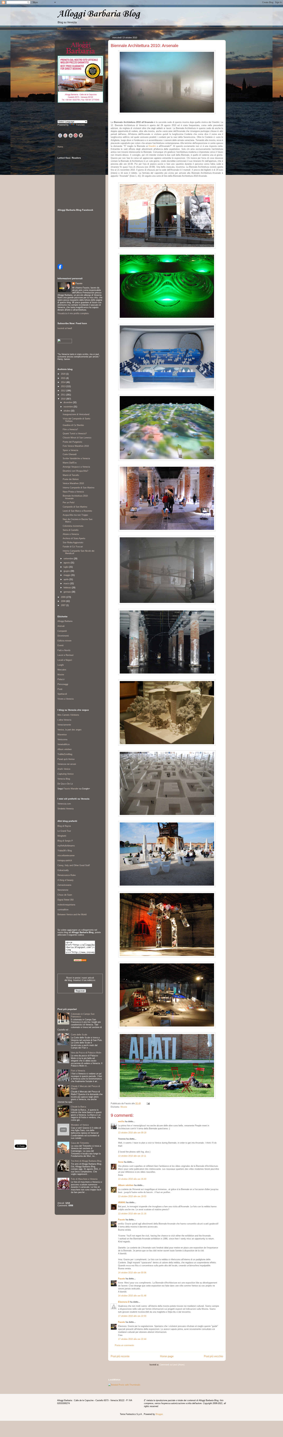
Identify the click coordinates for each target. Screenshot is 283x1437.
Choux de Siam (64, 895)
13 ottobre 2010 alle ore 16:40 (132, 1179)
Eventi (60, 645)
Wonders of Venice (80, 1125)
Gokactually (63, 870)
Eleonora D (123, 1302)
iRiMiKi (121, 1202)
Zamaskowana (64, 885)
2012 (63, 390)
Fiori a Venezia (78, 1070)
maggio (67, 575)
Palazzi (61, 679)
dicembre (68, 402)
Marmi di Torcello (71, 475)
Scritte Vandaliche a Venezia (76, 458)
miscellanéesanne (66, 855)
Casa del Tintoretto (80, 1143)
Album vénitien (125, 1185)
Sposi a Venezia (70, 450)
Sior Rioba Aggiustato (73, 542)
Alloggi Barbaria (64, 621)
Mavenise (62, 734)
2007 (63, 605)
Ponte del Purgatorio (72, 442)
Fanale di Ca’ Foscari (73, 546)
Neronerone (62, 890)
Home (60, 28)
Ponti (59, 689)
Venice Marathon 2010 (73, 483)
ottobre (67, 411)
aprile (66, 579)
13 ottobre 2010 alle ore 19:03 (132, 1196)
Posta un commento (124, 1345)
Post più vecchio (213, 1356)
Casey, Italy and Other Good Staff (73, 865)
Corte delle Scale (79, 1034)
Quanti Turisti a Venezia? (75, 433)
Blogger (159, 1414)
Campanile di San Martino (75, 507)
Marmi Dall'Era (69, 462)
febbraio (68, 587)
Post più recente (120, 1356)
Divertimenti (63, 636)
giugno (67, 571)
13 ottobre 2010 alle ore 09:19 (132, 1132)
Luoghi (60, 665)
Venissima (62, 739)
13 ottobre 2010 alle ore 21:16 (132, 1213)
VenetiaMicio (63, 744)
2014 (63, 382)
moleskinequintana (66, 904)
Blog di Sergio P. (65, 841)
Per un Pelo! (69, 502)
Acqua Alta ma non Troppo (75, 515)
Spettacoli (62, 694)
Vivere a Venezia (65, 699)
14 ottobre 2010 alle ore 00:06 (132, 1272)
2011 (63, 394)
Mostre (124, 1107)
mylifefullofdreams (66, 845)
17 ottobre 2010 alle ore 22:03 (132, 1316)
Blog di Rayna (64, 826)
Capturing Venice (65, 774)
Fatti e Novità (63, 650)
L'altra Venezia (64, 720)
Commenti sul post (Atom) (172, 1364)
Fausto (121, 1219)
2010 (63, 399)
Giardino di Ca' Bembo (73, 425)
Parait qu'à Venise (66, 759)
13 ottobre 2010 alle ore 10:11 (132, 1156)
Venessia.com (64, 803)
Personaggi (62, 684)
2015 (63, 378)
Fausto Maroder (71, 788)
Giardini (152, 146)
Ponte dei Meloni (71, 479)
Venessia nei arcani (66, 764)
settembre (69, 558)
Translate (80, 125)
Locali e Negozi (64, 660)
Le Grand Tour (64, 831)
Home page (167, 1356)
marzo (67, 583)
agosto (67, 562)
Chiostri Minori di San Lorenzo (77, 437)
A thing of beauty (65, 880)
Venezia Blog (63, 779)
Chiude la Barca (78, 1106)
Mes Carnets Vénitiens (68, 715)
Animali (61, 626)
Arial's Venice (63, 769)
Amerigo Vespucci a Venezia (76, 467)
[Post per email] (148, 1103)
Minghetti (61, 836)
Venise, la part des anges (69, 729)
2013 (63, 386)
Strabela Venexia (65, 808)
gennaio (68, 592)
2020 (63, 374)
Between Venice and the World (71, 914)
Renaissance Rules (66, 875)
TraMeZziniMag (64, 754)
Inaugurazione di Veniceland (76, 414)
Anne (120, 1162)
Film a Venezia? (70, 429)
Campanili (62, 631)
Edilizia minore (64, 640)
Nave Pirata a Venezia (73, 491)
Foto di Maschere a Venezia (84, 1179)
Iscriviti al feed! (64, 328)
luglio (66, 567)
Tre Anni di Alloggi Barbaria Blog (86, 1161)
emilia (121, 1121)
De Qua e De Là (65, 783)
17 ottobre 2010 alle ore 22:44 (132, 1339)
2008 (63, 601)
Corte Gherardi (69, 454)
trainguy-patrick (64, 860)
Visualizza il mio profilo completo (73, 313)
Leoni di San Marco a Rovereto (77, 511)
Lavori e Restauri (65, 655)
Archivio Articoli (73, 28)
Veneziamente (64, 724)
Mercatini (61, 669)
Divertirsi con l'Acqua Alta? (75, 471)
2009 (63, 597)
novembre (69, 406)
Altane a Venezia (71, 534)
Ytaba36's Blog (64, 850)
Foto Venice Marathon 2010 (76, 446)
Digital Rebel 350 (65, 900)
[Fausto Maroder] (60, 268)
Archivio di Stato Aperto (74, 538)
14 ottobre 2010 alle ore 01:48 (132, 1295)
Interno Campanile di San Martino (78, 487)
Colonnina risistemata (73, 526)
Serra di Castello (70, 530)
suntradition (62, 909)
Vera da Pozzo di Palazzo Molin (86, 1052)
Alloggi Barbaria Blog (98, 14)
